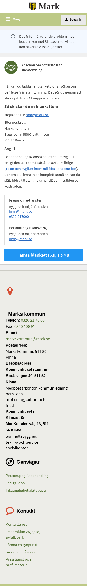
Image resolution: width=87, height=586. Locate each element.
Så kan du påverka (20, 552)
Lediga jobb (15, 482)
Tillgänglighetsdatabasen (26, 490)
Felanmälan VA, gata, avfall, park (23, 534)
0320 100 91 (24, 326)
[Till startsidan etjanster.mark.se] (44, 6)
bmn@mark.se (37, 114)
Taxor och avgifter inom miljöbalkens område (41, 168)
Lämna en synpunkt (22, 544)
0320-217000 (19, 216)
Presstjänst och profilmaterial (18, 562)
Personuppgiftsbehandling (27, 475)
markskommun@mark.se (28, 338)
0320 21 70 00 (32, 320)
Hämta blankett (43, 255)
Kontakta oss (16, 524)
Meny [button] (16, 19)
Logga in (73, 19)
